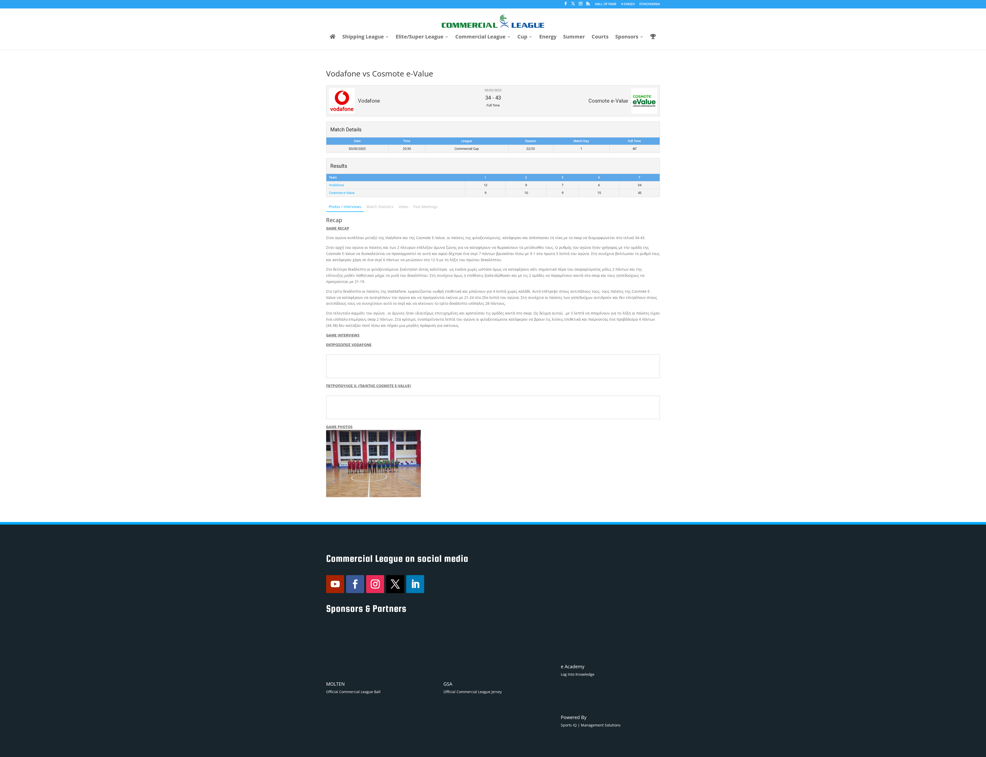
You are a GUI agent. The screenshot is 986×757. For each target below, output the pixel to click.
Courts (600, 37)
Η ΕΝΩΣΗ (628, 4)
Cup (522, 37)
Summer (574, 37)
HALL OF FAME (606, 4)
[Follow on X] (395, 584)
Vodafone (336, 185)
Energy (547, 37)
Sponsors (626, 37)
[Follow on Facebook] (355, 584)
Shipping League (363, 37)
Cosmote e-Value (341, 193)
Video (403, 206)
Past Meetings (425, 206)
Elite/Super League (419, 37)
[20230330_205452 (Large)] (373, 463)
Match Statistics (380, 206)
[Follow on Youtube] (335, 584)
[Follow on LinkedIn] (415, 584)
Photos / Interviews (345, 206)
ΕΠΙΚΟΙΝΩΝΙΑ (649, 4)
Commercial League (480, 37)
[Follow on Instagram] (375, 584)
